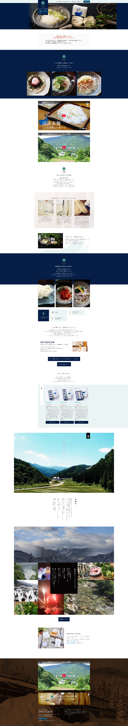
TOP (57, 1)
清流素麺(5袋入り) (63, 402)
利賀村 (60, 1)
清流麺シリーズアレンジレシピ (70, 711)
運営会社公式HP (76, 702)
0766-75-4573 (45, 711)
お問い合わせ (67, 712)
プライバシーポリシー (69, 714)
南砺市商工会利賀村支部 (71, 643)
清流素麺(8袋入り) (78, 402)
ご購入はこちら (52, 422)
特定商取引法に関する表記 (76, 712)
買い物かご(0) (87, 1)
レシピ (69, 1)
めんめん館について (64, 364)
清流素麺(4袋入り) (49, 402)
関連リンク (84, 712)
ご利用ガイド (79, 1)
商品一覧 (74, 1)
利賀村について (64, 619)
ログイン (45, 718)
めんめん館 (65, 1)
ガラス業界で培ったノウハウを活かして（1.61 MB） (64, 359)
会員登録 (40, 718)
